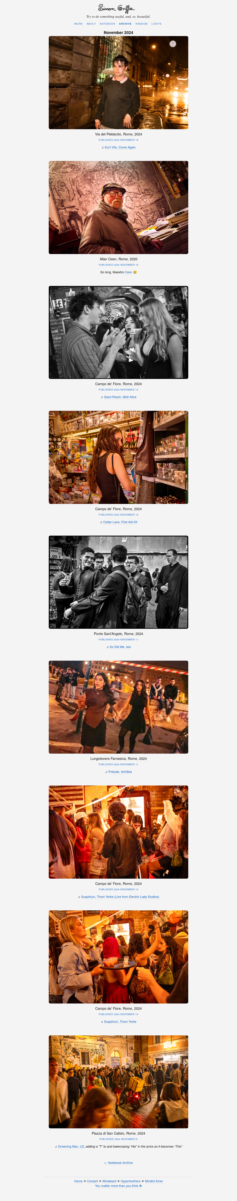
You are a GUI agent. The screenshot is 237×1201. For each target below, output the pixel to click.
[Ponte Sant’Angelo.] (118, 582)
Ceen (128, 272)
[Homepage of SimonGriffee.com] (117, 9)
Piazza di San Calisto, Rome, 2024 (118, 1133)
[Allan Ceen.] (118, 207)
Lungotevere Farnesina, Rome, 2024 (118, 758)
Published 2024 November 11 (118, 639)
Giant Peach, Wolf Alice (120, 396)
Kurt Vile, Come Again (120, 147)
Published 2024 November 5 (118, 1139)
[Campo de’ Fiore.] (118, 332)
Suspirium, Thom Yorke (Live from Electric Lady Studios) (120, 896)
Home (78, 1181)
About (91, 23)
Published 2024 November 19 (118, 139)
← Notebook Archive (118, 1162)
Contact (92, 1181)
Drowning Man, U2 (71, 1146)
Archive (125, 23)
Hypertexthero (131, 1181)
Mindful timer (154, 1181)
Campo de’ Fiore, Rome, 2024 (118, 383)
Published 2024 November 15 (118, 264)
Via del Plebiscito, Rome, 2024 (118, 133)
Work (78, 23)
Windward (109, 1181)
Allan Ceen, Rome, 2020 (118, 258)
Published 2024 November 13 (118, 389)
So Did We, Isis (120, 646)
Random (142, 23)
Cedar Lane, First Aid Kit (120, 522)
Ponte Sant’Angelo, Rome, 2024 (118, 633)
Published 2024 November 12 (118, 514)
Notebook (107, 23)
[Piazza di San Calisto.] (118, 1082)
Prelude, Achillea (120, 771)
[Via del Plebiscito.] (118, 82)
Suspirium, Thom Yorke (120, 1021)
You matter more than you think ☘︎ (118, 1185)
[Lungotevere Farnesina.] (118, 707)
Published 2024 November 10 (118, 889)
